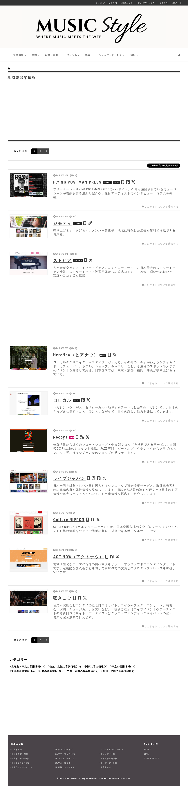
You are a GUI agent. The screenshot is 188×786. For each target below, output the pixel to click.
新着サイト (164, 3)
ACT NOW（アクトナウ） (78, 556)
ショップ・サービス (110, 55)
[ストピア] (29, 263)
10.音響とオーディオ (65, 767)
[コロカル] (29, 403)
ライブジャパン (69, 478)
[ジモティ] (29, 226)
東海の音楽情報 (20, 671)
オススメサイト (127, 3)
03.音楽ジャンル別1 (19, 758)
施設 (133, 55)
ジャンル (71, 55)
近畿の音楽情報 (48, 671)
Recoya (60, 437)
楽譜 (34, 55)
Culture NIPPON (69, 519)
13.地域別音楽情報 (108, 758)
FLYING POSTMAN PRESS (77, 182)
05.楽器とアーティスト (21, 767)
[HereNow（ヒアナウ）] (29, 358)
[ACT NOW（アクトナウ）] (29, 560)
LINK (146, 754)
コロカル (62, 400)
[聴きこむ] (29, 601)
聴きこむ (62, 597)
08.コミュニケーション (66, 758)
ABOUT (147, 749)
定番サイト (113, 3)
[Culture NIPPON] (29, 522)
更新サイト (177, 3)
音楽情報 (18, 55)
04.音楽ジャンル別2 (19, 763)
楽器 (88, 55)
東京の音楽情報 (121, 666)
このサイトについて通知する (161, 206)
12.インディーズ (107, 754)
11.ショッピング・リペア (111, 749)
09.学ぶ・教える (63, 763)
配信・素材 (51, 55)
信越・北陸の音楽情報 (63, 666)
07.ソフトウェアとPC (65, 754)
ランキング (100, 3)
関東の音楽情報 (94, 666)
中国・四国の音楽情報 (80, 671)
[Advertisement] (94, 111)
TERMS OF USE (151, 758)
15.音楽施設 (105, 767)
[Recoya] (29, 440)
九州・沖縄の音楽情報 (116, 671)
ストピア (62, 260)
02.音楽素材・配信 (19, 754)
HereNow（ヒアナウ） (75, 354)
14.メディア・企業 (108, 763)
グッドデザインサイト (147, 3)
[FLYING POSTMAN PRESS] (29, 185)
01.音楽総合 (16, 749)
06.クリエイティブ (64, 749)
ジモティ (62, 223)
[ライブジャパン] (29, 481)
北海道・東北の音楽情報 (25, 666)
